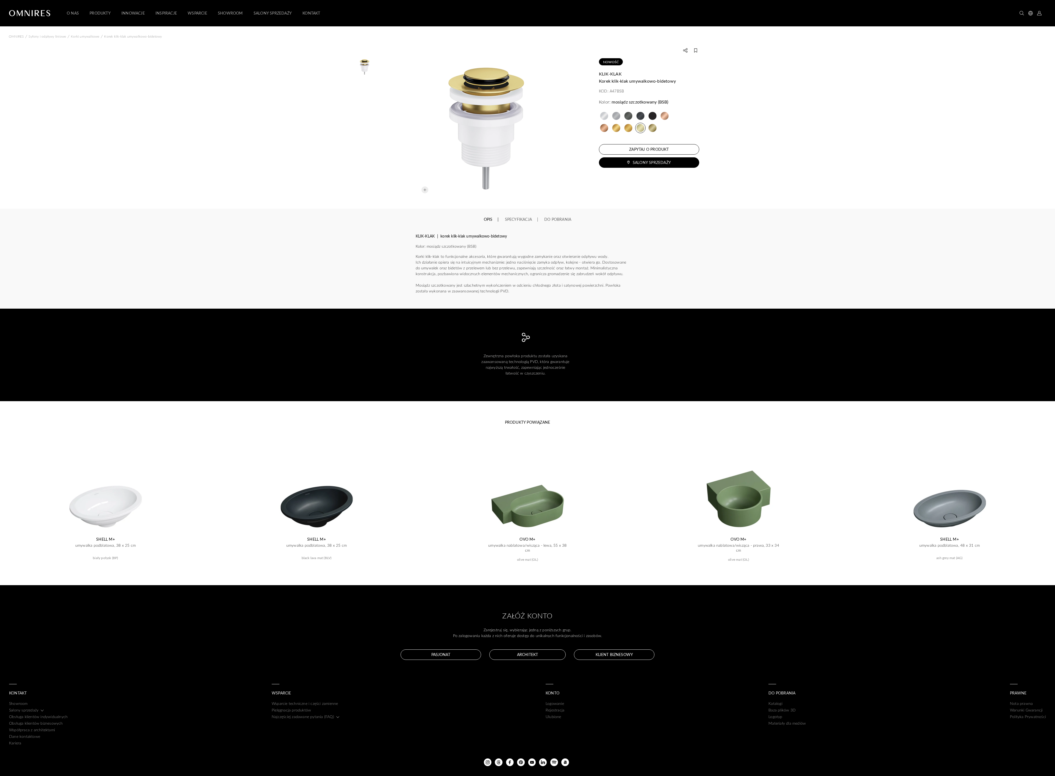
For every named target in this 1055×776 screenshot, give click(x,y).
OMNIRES (16, 36)
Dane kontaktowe (24, 736)
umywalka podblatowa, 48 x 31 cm (949, 545)
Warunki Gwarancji (1026, 710)
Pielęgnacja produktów (291, 710)
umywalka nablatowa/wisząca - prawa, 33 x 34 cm (738, 548)
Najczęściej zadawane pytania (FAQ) (303, 716)
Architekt (527, 654)
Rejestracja (555, 710)
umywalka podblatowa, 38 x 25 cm (105, 545)
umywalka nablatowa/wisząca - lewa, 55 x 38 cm (527, 548)
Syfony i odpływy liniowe (47, 36)
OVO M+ (527, 539)
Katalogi (775, 703)
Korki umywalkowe (85, 36)
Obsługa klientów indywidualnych (38, 716)
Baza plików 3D (782, 710)
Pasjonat (440, 654)
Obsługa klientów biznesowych (36, 723)
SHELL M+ (105, 539)
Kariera (15, 743)
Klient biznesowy (614, 654)
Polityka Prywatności (1028, 716)
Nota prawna (1021, 703)
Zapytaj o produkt (649, 149)
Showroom (18, 703)
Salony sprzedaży (652, 162)
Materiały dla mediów (787, 723)
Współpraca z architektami (32, 729)
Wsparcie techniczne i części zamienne (305, 703)
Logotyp (775, 716)
